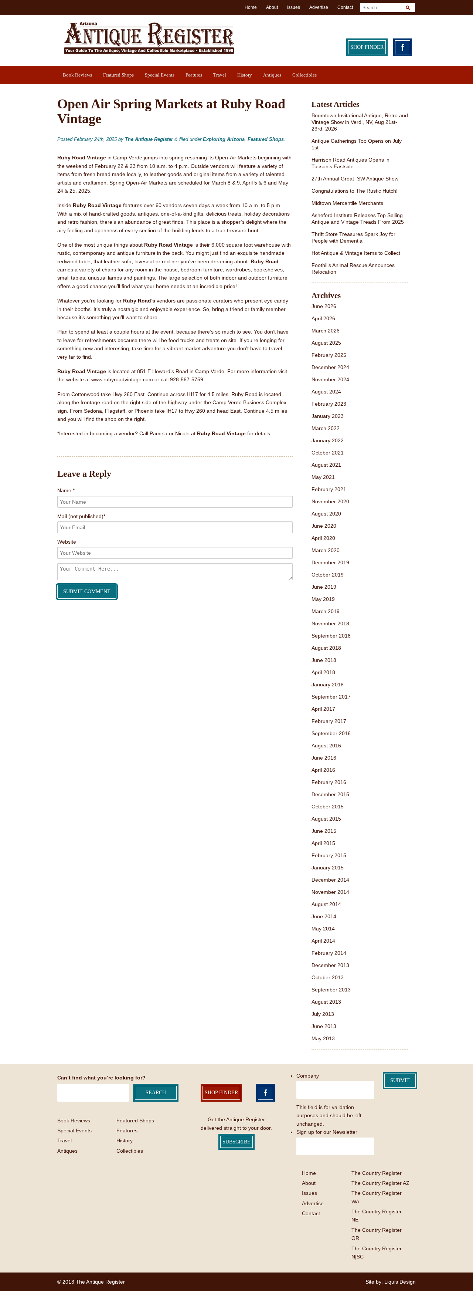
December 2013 (330, 965)
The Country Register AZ (380, 1183)
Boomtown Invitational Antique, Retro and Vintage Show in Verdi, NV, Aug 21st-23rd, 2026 (360, 122)
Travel (219, 75)
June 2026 (324, 306)
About (272, 7)
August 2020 (326, 514)
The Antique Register (149, 139)
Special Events (159, 75)
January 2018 (328, 684)
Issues (293, 7)
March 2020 (326, 550)
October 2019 (328, 575)
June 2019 (324, 587)
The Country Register (376, 1173)
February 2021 (329, 489)
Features (194, 75)
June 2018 (324, 660)
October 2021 (328, 453)
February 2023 (329, 404)
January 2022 (328, 440)
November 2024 (330, 379)
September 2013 (331, 990)
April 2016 (323, 770)
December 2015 (330, 794)
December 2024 (330, 367)
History (244, 75)
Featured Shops (118, 75)
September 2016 (331, 733)
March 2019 (326, 611)
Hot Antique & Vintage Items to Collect (357, 253)
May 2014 (323, 929)
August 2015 (326, 819)
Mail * (81, 516)
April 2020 (323, 538)
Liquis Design (400, 1282)
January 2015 (328, 868)
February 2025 (329, 355)
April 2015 (323, 843)
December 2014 (330, 880)
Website (66, 542)
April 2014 (323, 941)
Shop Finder (367, 47)
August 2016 (326, 745)
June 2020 (324, 526)
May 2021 (323, 477)
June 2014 (324, 916)
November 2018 (330, 623)
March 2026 (326, 331)
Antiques (272, 75)
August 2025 (326, 343)
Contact (345, 7)
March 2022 (326, 428)
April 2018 (323, 672)
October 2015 (328, 807)
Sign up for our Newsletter (326, 1132)
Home (251, 7)
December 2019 (330, 562)
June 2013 (324, 1026)
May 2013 (323, 1038)
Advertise (318, 7)
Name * (66, 490)
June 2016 (324, 758)
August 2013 (326, 1002)
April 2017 (323, 709)
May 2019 (323, 599)
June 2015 (324, 831)
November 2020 (330, 501)
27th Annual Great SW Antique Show (355, 179)
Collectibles (304, 75)
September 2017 (331, 697)
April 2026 (323, 318)
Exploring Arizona (224, 139)
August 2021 (326, 465)
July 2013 (323, 1014)
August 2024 (326, 392)
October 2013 (328, 977)
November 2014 (330, 892)
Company (307, 1076)
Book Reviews (77, 75)
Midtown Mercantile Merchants (348, 203)
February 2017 (329, 721)
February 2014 (329, 953)
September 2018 (331, 636)
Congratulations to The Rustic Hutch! (355, 191)
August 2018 (326, 648)
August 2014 (326, 904)
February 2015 (329, 855)
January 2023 (328, 416)
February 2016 (329, 782)
